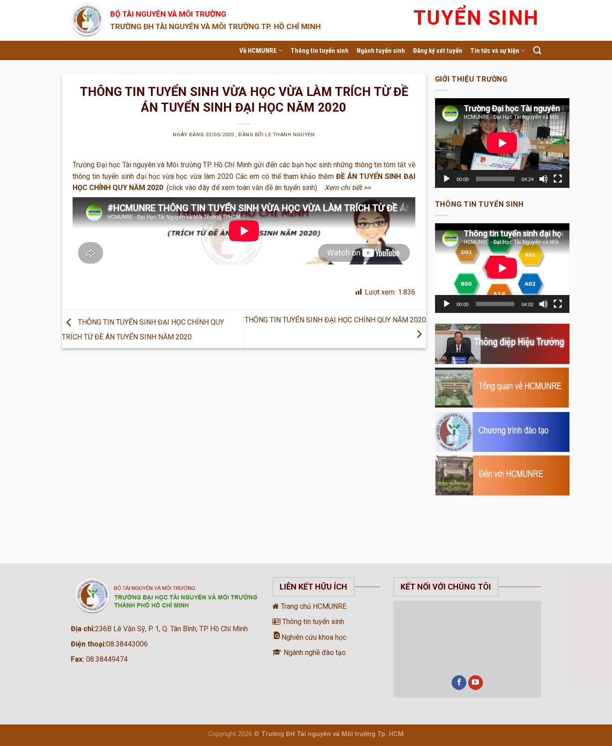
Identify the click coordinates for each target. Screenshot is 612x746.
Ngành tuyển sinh (381, 51)
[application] (502, 143)
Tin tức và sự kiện (494, 51)
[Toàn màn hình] (557, 178)
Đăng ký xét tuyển (437, 51)
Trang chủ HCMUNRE (312, 606)
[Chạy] (446, 178)
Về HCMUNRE (258, 51)
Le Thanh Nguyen (290, 135)
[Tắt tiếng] (543, 178)
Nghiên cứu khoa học (309, 637)
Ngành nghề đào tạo (314, 652)
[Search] (537, 50)
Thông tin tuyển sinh (320, 51)
